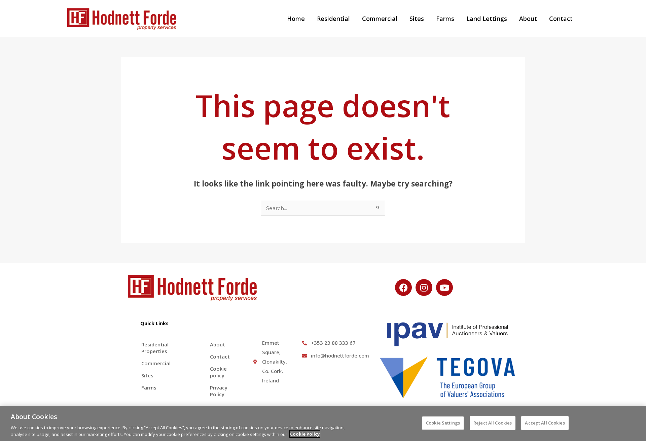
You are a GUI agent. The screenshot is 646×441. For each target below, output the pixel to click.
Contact (561, 18)
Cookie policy (218, 372)
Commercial (379, 18)
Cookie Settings (443, 423)
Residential (333, 18)
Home (296, 18)
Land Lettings (486, 18)
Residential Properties (155, 347)
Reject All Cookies (492, 423)
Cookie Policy (305, 434)
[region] (323, 423)
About (528, 18)
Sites (416, 18)
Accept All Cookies (545, 423)
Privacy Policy (218, 391)
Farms (445, 18)
